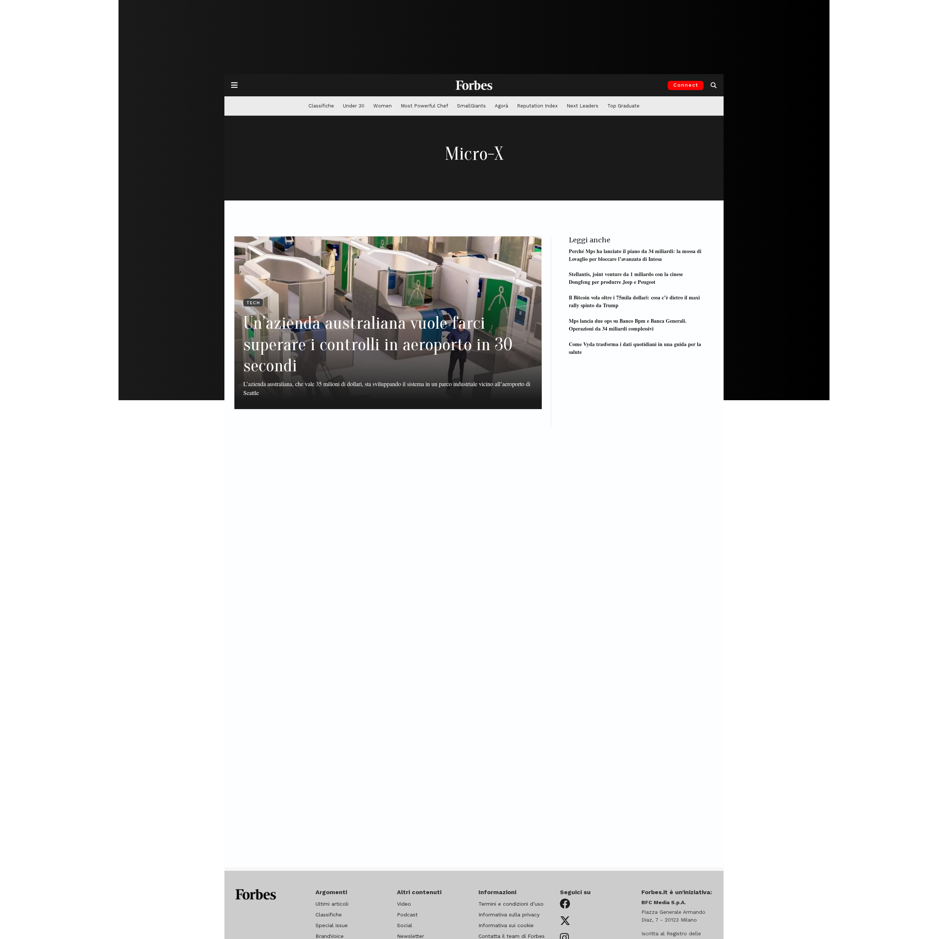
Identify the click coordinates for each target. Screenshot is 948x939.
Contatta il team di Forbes (511, 936)
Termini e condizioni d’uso (511, 904)
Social (404, 925)
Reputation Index (537, 106)
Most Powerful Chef (424, 106)
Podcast (407, 915)
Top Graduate (623, 106)
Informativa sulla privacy (509, 915)
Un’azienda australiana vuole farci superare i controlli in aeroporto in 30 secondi (378, 344)
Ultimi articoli (332, 904)
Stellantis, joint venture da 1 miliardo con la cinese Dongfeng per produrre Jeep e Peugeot (626, 278)
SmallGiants (471, 106)
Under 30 (353, 106)
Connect (685, 85)
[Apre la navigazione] (234, 85)
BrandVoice (330, 936)
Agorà (501, 106)
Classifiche (321, 106)
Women (382, 106)
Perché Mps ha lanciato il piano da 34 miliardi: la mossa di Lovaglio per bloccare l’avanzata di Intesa (635, 254)
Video (404, 904)
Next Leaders (582, 106)
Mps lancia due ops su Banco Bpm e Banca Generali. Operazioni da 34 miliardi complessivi (628, 324)
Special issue (332, 925)
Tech (253, 302)
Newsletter (410, 936)
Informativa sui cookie (506, 925)
